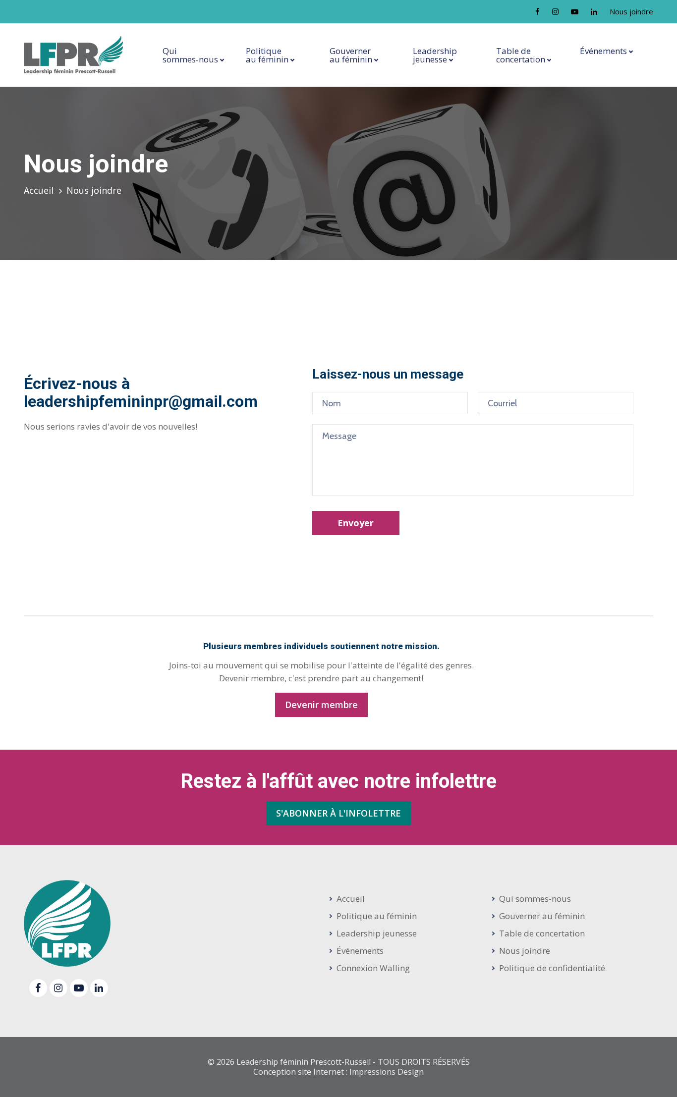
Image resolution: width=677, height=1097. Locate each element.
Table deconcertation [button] (520, 55)
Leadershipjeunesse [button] (435, 55)
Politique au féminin (377, 916)
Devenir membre (321, 705)
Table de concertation (542, 933)
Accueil (39, 190)
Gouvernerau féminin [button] (351, 55)
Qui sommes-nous (535, 898)
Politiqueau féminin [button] (267, 55)
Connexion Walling (373, 968)
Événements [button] (603, 51)
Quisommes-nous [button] (190, 55)
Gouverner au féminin (542, 916)
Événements (360, 950)
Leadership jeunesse (377, 933)
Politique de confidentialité (552, 968)
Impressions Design (386, 1071)
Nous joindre (631, 11)
